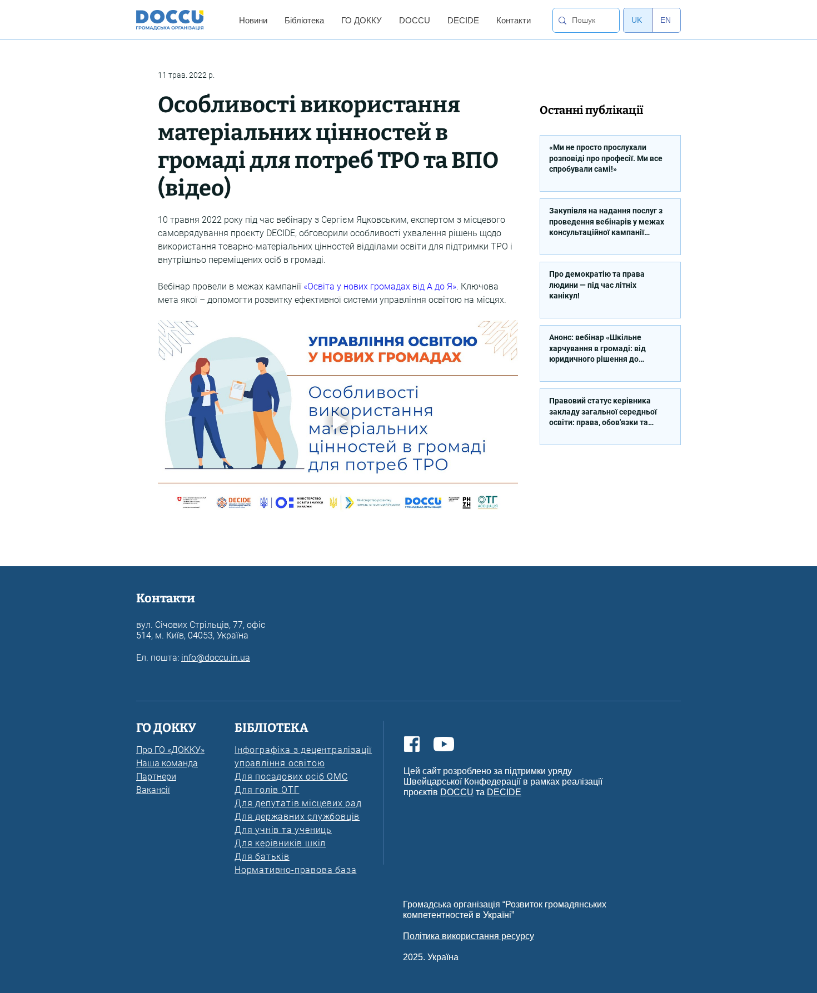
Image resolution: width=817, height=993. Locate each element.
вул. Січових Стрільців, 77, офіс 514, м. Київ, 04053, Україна (200, 630)
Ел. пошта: (158, 657)
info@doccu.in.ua (215, 657)
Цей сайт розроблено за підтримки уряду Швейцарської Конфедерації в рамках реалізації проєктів (502, 781)
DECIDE (504, 792)
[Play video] (338, 421)
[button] (253, 20)
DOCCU (457, 792)
